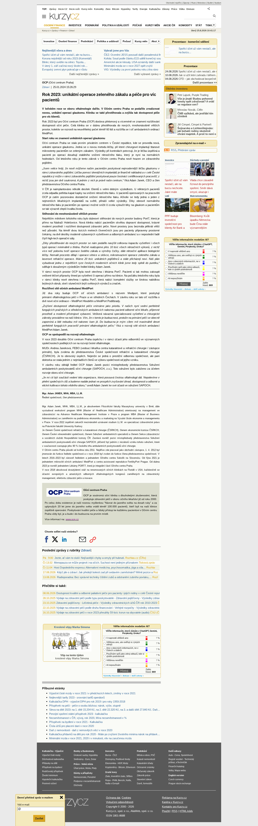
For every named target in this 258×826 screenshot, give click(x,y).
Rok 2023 (47, 121)
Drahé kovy (111, 772)
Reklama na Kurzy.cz (174, 797)
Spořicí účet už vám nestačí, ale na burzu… (67, 54)
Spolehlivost (187, 755)
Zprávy (52, 9)
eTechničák (181, 762)
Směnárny (79, 759)
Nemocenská (80, 777)
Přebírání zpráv (187, 150)
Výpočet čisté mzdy (51, 755)
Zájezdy (186, 3)
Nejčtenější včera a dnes (57, 50)
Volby (171, 770)
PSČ (153, 755)
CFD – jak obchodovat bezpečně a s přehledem (205, 78)
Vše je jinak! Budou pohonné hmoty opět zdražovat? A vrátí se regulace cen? (195, 101)
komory (82, 438)
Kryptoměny (111, 767)
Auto (170, 755)
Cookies (126, 797)
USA (140, 470)
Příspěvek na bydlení (52, 767)
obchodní (129, 450)
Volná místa (87, 764)
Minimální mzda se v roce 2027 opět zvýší (128, 65)
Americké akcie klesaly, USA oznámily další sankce (133, 62)
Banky (77, 751)
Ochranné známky (145, 767)
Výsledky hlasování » (112, 676)
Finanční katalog (176, 766)
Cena (177, 755)
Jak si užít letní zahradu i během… (198, 75)
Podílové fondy (123, 759)
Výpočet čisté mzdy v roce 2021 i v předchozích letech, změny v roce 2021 (92, 693)
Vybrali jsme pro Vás (116, 50)
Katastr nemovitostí (146, 759)
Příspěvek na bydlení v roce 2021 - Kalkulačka (75, 721)
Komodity (99, 9)
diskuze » (127, 676)
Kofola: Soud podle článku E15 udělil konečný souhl (133, 58)
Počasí (127, 41)
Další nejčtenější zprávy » (84, 74)
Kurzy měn (141, 41)
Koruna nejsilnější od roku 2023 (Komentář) (67, 58)
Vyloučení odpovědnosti (119, 802)
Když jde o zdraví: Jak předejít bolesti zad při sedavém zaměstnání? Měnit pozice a (105, 572)
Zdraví (45, 87)
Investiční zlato (118, 776)
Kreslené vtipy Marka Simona (72, 627)
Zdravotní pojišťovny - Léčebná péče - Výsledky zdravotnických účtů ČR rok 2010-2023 (106, 602)
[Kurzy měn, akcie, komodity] (70, 804)
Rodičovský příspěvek (52, 771)
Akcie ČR (169, 25)
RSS (173, 150)
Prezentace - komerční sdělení (190, 41)
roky (57, 293)
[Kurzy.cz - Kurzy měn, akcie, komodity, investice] (64, 19)
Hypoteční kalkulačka (52, 779)
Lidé (167, 196)
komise (144, 430)
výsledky (122, 200)
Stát (199, 25)
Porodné (91, 777)
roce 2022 (59, 422)
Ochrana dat (113, 797)
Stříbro (129, 776)
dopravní (131, 222)
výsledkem (126, 189)
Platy (94, 768)
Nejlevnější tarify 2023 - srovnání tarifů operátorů (77, 697)
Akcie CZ (62, 9)
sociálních (50, 438)
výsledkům (73, 266)
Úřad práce (79, 768)
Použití (166, 810)
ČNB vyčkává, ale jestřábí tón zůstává (195, 115)
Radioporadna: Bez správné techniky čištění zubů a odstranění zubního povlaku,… (104, 577)
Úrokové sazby (81, 755)
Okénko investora (176, 88)
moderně (75, 234)
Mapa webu (180, 770)
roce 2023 (51, 339)
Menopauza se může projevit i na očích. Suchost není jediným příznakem (96, 562)
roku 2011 (90, 450)
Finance (63, 31)
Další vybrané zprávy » (147, 74)
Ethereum (130, 767)
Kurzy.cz (46, 31)
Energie (143, 9)
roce (59, 108)
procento (65, 254)
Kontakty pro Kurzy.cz (174, 806)
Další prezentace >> (205, 82)
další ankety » (138, 676)
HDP (120, 763)
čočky (115, 250)
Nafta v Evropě (112, 783)
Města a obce (143, 755)
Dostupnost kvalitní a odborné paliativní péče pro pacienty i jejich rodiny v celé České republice (110, 593)
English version (176, 775)
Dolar (93, 759)
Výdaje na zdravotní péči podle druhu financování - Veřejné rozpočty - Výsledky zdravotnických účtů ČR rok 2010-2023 (124, 607)
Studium (217, 3)
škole (129, 418)
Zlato (107, 9)
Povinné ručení (49, 783)
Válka (182, 9)
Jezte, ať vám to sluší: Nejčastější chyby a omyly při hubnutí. (90, 557)
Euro (87, 759)
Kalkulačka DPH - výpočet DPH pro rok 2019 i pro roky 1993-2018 (87, 701)
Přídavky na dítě (49, 763)
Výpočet (59, 751)
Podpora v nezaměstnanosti (87, 781)
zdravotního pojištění (61, 172)
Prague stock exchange (179, 783)
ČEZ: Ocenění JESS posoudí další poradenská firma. (134, 54)
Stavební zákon (144, 779)
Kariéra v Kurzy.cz (172, 802)
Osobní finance (67, 41)
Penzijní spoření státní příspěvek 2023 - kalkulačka (78, 713)
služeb (59, 438)
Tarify (135, 9)
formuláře (147, 783)
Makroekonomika (198, 196)
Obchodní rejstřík (173, 3)
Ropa (108, 780)
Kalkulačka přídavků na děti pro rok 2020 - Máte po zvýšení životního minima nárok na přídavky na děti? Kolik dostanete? (105, 734)
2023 (58, 458)
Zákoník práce (143, 775)
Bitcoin (115, 9)
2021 (154, 458)
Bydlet (210, 3)
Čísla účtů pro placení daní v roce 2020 (71, 725)
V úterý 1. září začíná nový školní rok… (65, 65)
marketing (109, 418)
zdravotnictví (48, 414)
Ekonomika (110, 763)
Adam (133, 180)
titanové (155, 146)
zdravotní (96, 226)
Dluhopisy (110, 759)
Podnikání (87, 41)
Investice (49, 41)
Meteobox (201, 3)
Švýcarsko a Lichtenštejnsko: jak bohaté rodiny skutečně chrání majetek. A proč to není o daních (191, 132)
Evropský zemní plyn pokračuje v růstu (64, 69)
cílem (130, 321)
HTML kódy (186, 810)
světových (93, 283)
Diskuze (190, 9)
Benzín (121, 780)
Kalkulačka (154, 9)
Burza (108, 755)
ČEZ (115, 755)
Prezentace (190, 66)
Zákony (166, 9)
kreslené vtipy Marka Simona (72, 657)
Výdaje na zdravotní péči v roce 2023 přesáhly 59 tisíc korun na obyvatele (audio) (102, 612)
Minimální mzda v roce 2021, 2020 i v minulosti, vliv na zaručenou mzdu (90, 738)
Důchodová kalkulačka (53, 759)
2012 (153, 450)
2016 (51, 458)
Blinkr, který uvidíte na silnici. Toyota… (64, 62)
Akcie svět (74, 9)
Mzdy (125, 763)
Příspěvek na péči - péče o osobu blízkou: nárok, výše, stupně (85, 705)
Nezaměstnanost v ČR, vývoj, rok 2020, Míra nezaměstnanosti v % (88, 717)
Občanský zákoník (145, 771)
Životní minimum (50, 775)
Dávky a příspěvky (83, 773)
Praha (126, 108)
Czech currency (175, 779)
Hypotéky (126, 9)
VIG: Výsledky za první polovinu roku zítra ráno (131, 69)
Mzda (88, 768)
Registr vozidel (175, 759)
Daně (139, 783)
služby (130, 279)
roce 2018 (94, 454)
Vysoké (121, 418)
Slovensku (134, 458)
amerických (75, 474)
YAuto (193, 3)
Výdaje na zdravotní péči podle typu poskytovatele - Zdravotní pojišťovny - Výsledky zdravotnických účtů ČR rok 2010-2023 (127, 598)
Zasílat (39, 818)
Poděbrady (113, 301)
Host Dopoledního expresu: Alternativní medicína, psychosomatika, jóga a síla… (100, 567)
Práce (174, 9)
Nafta (128, 780)
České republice (121, 142)
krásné (156, 222)
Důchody (78, 785)
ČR (47, 189)
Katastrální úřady (145, 763)
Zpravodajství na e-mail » (190, 143)
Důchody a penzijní (199, 160)
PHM (114, 780)
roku (51, 138)
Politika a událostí (108, 41)
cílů (66, 381)
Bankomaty (88, 751)
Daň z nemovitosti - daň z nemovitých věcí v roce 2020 (80, 730)
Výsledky (100, 150)
